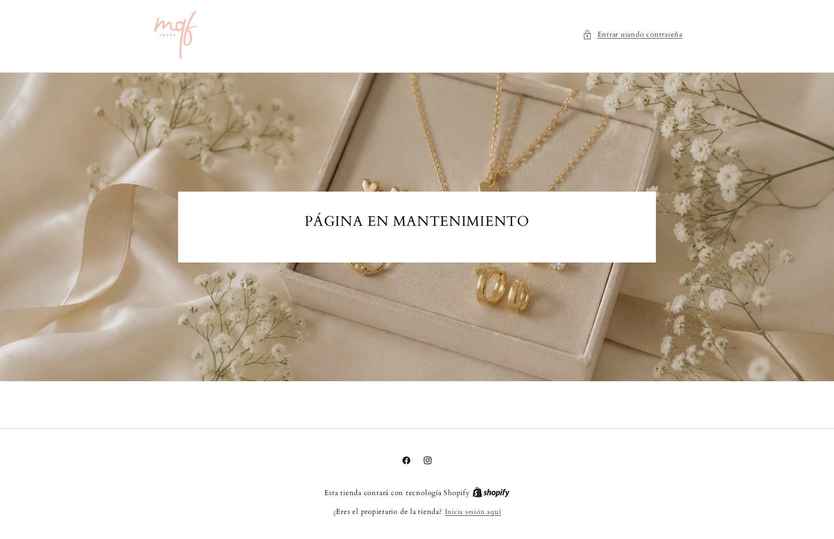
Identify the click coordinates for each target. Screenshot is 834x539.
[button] (632, 34)
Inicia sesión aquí (473, 511)
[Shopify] (491, 493)
